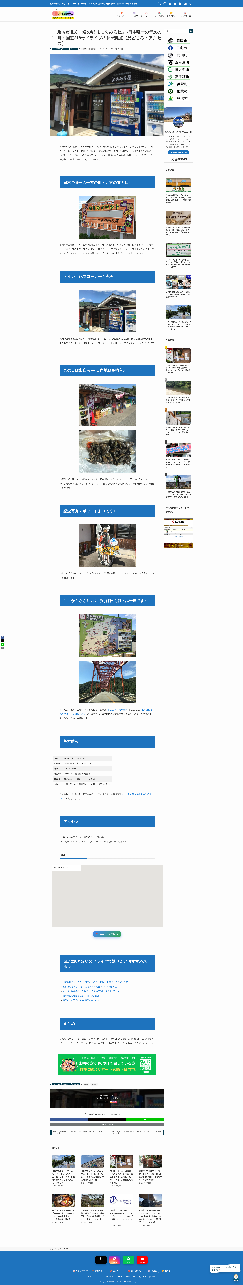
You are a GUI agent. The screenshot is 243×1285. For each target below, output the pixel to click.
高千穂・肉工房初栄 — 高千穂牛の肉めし (82, 1000)
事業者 (167, 1271)
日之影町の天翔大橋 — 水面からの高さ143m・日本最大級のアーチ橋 (95, 982)
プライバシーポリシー (126, 1277)
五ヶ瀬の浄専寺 (77, 714)
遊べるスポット (137, 1271)
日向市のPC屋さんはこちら (178, 152)
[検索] (190, 3)
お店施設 (154, 1271)
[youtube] (175, 3)
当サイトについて (95, 1277)
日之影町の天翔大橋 (117, 710)
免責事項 (109, 1277)
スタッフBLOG (56, 48)
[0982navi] (236, 1278)
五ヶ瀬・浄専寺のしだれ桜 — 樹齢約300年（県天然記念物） (91, 991)
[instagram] (164, 3)
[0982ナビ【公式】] (63, 14)
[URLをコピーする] (2, 648)
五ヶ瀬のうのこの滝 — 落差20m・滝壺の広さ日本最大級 (90, 986)
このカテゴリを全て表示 (178, 536)
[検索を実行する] (191, 31)
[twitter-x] (159, 3)
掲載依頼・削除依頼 (147, 1277)
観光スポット (74, 48)
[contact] (185, 3)
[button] (69, 1119)
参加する (190, 542)
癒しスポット (65, 48)
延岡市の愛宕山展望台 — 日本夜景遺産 (81, 996)
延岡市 (84, 49)
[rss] (180, 3)
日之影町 (92, 49)
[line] (169, 3)
